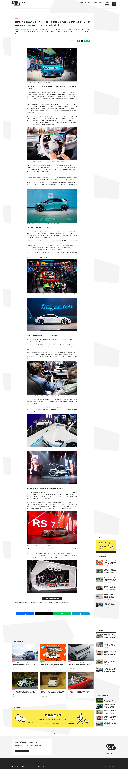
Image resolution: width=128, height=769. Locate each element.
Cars (81, 2)
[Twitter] (82, 41)
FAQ (43, 766)
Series (108, 2)
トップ (13, 733)
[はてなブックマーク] (88, 41)
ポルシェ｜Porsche (48, 602)
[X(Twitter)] (111, 753)
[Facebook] (78, 41)
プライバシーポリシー (30, 766)
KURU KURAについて (15, 766)
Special (101, 2)
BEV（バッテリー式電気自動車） (21, 602)
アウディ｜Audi (57, 602)
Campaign (107, 4)
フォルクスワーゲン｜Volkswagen (36, 602)
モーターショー (66, 602)
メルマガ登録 (22, 751)
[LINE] (85, 41)
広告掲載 (22, 766)
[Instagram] (114, 753)
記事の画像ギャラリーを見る (52, 598)
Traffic (95, 2)
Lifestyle (87, 2)
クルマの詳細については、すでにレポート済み (54, 345)
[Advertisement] (63, 627)
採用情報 (38, 766)
